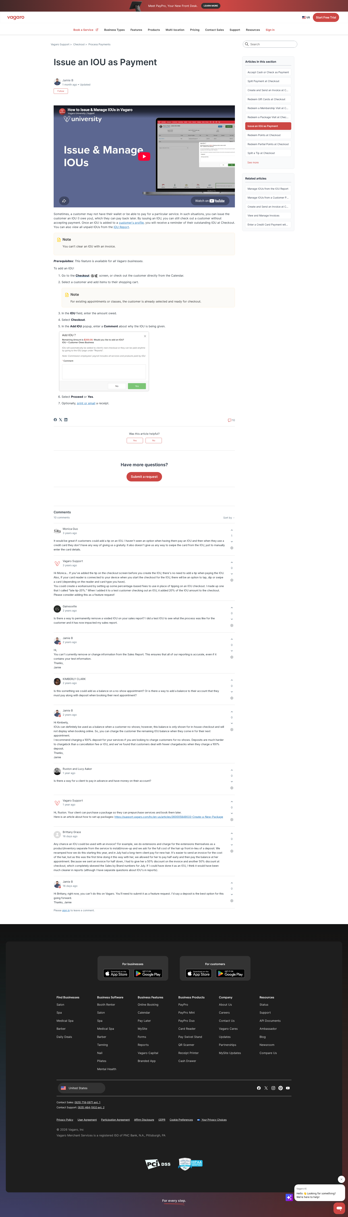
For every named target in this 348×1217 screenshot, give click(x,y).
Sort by (228, 517)
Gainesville (70, 606)
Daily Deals (64, 1037)
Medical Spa (65, 1020)
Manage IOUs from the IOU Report (268, 188)
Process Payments (99, 44)
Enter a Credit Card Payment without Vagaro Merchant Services (269, 224)
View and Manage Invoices (263, 215)
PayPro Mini (186, 1012)
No (153, 440)
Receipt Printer (188, 1053)
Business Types (114, 30)
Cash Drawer (187, 1061)
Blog (263, 1037)
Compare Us (268, 1053)
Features (136, 30)
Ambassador (268, 1028)
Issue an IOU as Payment (263, 126)
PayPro (183, 1004)
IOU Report (121, 227)
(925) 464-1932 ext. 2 (91, 1107)
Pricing (194, 30)
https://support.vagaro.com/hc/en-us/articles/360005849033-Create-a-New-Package (169, 817)
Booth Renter (106, 1004)
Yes (135, 440)
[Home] (16, 17)
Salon (60, 1004)
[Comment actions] (232, 548)
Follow (60, 91)
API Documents (270, 1020)
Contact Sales (214, 30)
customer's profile (131, 222)
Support (235, 30)
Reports (143, 1045)
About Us (225, 1004)
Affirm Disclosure (144, 1119)
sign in (66, 910)
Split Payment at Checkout (263, 81)
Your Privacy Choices (214, 1119)
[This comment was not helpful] (232, 541)
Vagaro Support (60, 44)
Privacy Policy (65, 1119)
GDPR (161, 1119)
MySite (142, 1028)
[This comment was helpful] (232, 530)
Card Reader (187, 1028)
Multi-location (175, 30)
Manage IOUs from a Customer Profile (269, 197)
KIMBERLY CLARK (74, 679)
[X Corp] (60, 419)
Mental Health (106, 1069)
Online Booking (148, 1004)
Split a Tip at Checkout (261, 153)
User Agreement (87, 1119)
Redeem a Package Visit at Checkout (269, 117)
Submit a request (144, 477)
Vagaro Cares (228, 1028)
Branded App (147, 1061)
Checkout (79, 44)
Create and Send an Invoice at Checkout (269, 90)
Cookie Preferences (181, 1119)
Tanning (102, 1045)
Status (264, 1004)
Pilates (101, 1061)
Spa (59, 1012)
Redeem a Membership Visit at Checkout (269, 108)
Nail (99, 1053)
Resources (253, 30)
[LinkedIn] (65, 419)
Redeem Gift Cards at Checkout (266, 99)
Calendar (144, 1012)
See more (253, 162)
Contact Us (227, 1020)
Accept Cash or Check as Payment (268, 72)
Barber (61, 1028)
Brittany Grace (72, 832)
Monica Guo (70, 529)
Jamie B (68, 638)
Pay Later (144, 1020)
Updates (225, 1037)
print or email (86, 403)
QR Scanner (186, 1045)
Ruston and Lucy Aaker (77, 769)
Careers (224, 1012)
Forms (142, 1037)
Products (154, 29)
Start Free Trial (326, 17)
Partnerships (227, 1045)
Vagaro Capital (148, 1053)
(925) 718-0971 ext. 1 (87, 1102)
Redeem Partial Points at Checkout (268, 144)
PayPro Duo (186, 1020)
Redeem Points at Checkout (264, 135)
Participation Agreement (115, 1119)
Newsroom (267, 1045)
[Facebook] (55, 419)
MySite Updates (230, 1053)
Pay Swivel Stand (190, 1037)
